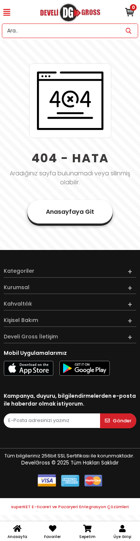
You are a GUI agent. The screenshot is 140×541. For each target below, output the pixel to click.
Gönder (122, 420)
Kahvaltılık (18, 303)
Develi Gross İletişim (31, 336)
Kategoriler (19, 271)
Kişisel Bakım (21, 320)
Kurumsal (16, 287)
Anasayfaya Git (70, 211)
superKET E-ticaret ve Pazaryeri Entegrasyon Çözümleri (70, 507)
